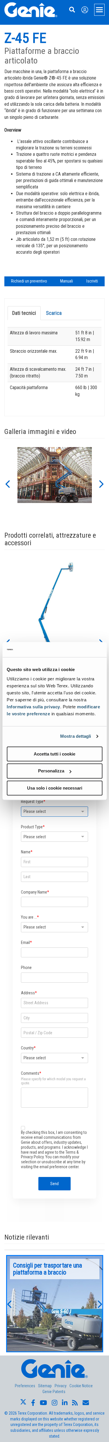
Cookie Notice (81, 1385)
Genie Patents (53, 1391)
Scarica (54, 313)
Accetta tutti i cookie (54, 753)
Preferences (25, 1385)
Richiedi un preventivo (29, 281)
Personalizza (51, 770)
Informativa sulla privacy (33, 706)
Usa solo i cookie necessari (54, 788)
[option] (54, 483)
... (54, 1303)
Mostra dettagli (75, 736)
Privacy (61, 1385)
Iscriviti (92, 281)
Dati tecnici (24, 313)
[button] (7, 483)
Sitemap (45, 1385)
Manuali (66, 281)
